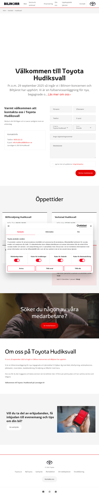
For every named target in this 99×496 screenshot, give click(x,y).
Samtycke (39, 472)
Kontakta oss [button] (49, 479)
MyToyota (28, 472)
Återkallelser (50, 472)
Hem (4, 10)
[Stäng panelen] (91, 226)
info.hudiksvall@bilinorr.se (22, 142)
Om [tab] (78, 232)
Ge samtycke (14, 427)
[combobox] (61, 127)
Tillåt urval (49, 268)
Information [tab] (49, 232)
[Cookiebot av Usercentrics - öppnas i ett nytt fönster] (78, 226)
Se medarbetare (49, 326)
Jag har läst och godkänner (69, 164)
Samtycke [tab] (20, 232)
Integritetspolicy (78, 164)
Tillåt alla (78, 268)
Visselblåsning (79, 472)
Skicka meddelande (85, 173)
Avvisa (21, 268)
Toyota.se (18, 472)
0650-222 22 (18, 140)
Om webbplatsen (64, 472)
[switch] (38, 260)
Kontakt (10, 10)
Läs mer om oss (58, 94)
